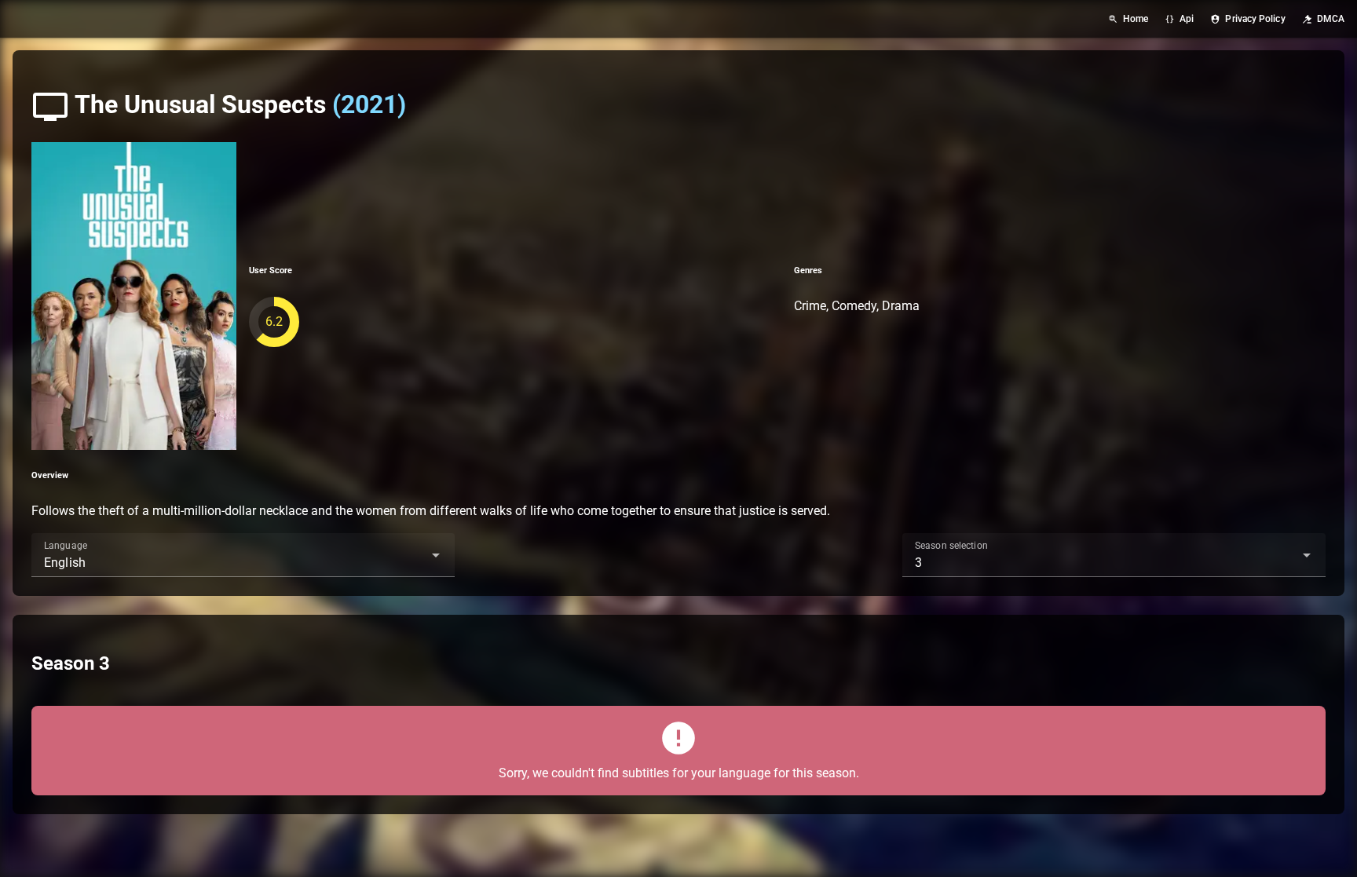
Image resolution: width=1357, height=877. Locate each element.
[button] (410, 555)
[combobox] (243, 555)
